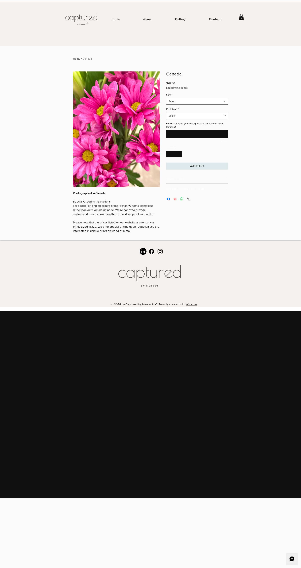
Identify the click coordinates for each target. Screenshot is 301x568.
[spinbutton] (174, 154)
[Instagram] (160, 251)
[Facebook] (151, 251)
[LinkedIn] (143, 251)
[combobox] (197, 101)
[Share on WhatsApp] (182, 199)
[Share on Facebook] (168, 199)
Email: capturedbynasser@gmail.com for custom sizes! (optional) (195, 125)
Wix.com (191, 304)
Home (76, 58)
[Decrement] (169, 154)
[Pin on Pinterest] (175, 199)
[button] (180, 19)
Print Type (172, 109)
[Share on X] (188, 199)
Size (169, 94)
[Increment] (179, 154)
